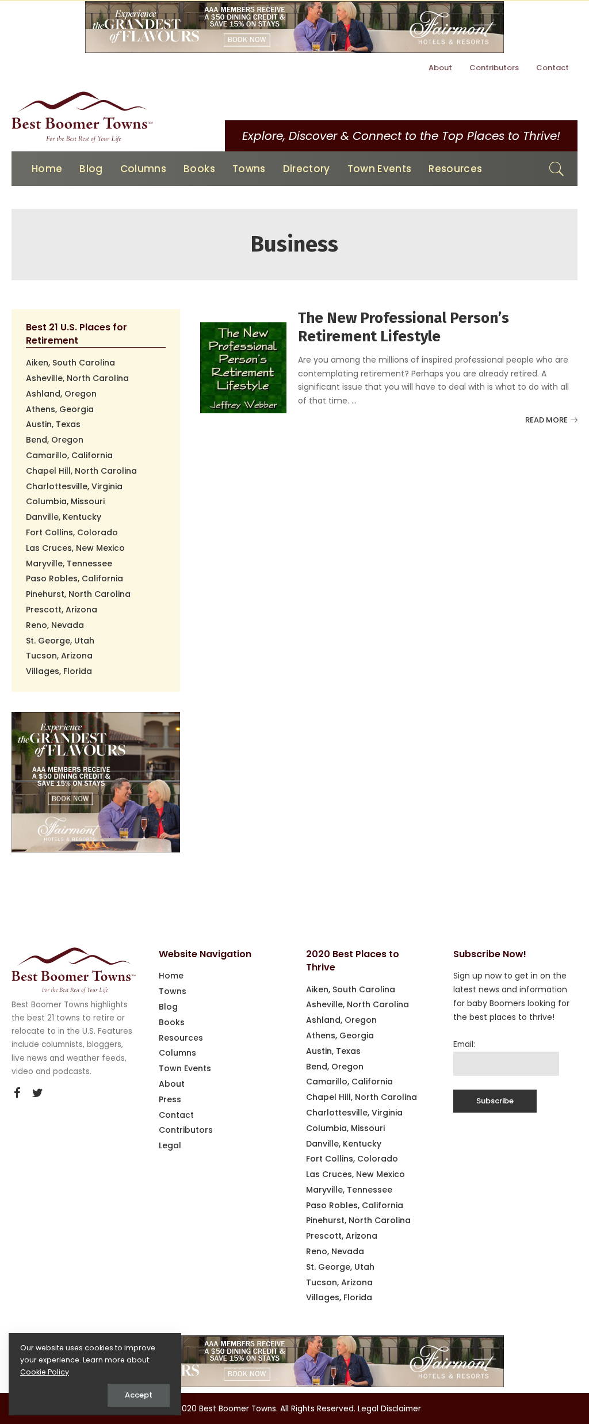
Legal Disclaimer (389, 1408)
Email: (464, 1044)
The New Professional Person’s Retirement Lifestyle (403, 327)
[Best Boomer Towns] (82, 117)
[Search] (557, 168)
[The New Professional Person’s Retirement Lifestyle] (243, 367)
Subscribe (495, 1100)
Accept (138, 1394)
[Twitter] (37, 1093)
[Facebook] (17, 1093)
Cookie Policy (44, 1372)
